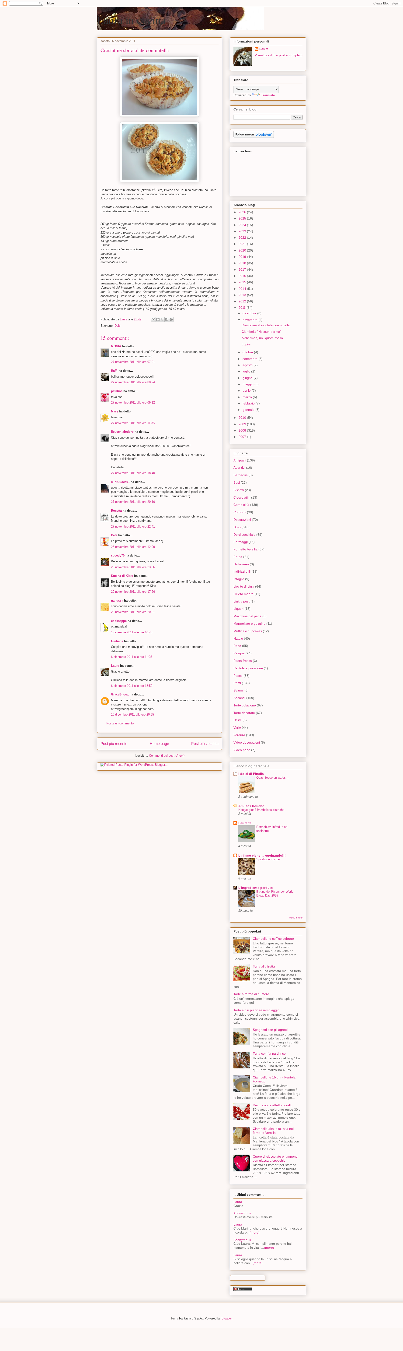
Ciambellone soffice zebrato (273, 938)
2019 (243, 257)
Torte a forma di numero (251, 994)
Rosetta (116, 510)
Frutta (237, 557)
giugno (248, 378)
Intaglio (238, 579)
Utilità (237, 720)
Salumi (238, 690)
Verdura (239, 735)
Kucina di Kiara (122, 576)
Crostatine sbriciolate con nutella (266, 325)
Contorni (239, 512)
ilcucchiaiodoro (122, 431)
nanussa (117, 600)
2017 (243, 269)
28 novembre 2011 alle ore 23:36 (133, 567)
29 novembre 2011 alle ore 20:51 (133, 612)
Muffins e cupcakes (247, 631)
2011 (243, 307)
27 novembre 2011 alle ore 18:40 (133, 473)
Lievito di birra (243, 586)
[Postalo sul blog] (158, 319)
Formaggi (240, 542)
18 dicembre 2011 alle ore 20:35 (132, 714)
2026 (243, 212)
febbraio (249, 403)
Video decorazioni (246, 742)
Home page (159, 744)
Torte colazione (244, 705)
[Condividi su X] (162, 319)
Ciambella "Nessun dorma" (261, 331)
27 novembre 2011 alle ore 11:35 (133, 423)
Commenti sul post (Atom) (166, 755)
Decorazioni (242, 519)
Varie (237, 727)
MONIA (116, 346)
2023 (243, 231)
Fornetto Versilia (245, 549)
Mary (114, 411)
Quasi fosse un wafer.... (272, 777)
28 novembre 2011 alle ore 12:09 (133, 547)
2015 (243, 282)
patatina (116, 391)
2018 (243, 263)
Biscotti (238, 490)
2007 (243, 437)
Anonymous (242, 1213)
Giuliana (117, 641)
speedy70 (118, 555)
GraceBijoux (120, 694)
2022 (243, 237)
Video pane (241, 750)
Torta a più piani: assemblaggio (256, 1010)
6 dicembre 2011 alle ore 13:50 (131, 686)
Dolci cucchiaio (244, 534)
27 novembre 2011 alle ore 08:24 (133, 382)
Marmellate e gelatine (249, 623)
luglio (247, 371)
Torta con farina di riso (269, 1053)
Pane (237, 646)
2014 (243, 289)
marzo (248, 397)
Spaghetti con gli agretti (270, 1030)
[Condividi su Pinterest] (171, 319)
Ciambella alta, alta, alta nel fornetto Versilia (273, 1131)
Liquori (238, 608)
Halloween (241, 564)
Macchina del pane (247, 616)
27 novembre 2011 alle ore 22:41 (133, 526)
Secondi (239, 698)
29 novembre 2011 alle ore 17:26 (133, 591)
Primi (237, 683)
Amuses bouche (251, 806)
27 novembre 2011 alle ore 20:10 (133, 502)
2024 (243, 225)
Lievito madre (243, 594)
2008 (243, 430)
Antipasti (239, 460)
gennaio (249, 409)
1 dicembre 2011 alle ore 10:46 (131, 632)
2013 (243, 295)
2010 (243, 417)
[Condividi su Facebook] (166, 319)
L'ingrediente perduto (255, 888)
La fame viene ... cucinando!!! (262, 855)
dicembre (250, 313)
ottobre (248, 352)
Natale (238, 638)
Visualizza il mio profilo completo (278, 55)
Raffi (114, 370)
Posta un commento (120, 723)
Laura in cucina (131, 19)
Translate (268, 95)
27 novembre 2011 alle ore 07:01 (133, 362)
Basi (236, 482)
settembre (250, 359)
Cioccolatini (241, 497)
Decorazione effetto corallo (272, 1105)
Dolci (118, 325)
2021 (243, 244)
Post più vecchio (205, 744)
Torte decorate (244, 713)
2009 (243, 424)
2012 (243, 301)
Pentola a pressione (248, 668)
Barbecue (240, 475)
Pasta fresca (242, 661)
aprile (247, 390)
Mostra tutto (295, 917)
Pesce (238, 675)
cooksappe (119, 621)
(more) (255, 1232)
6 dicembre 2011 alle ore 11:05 (131, 657)
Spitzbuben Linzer (268, 859)
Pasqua (239, 653)
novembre (250, 320)
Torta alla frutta (264, 966)
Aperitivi (239, 467)
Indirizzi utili (241, 571)
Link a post (241, 601)
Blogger (227, 1318)
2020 (243, 250)
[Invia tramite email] (153, 319)
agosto (248, 365)
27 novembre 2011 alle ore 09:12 (133, 402)
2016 (243, 276)
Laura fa (244, 823)
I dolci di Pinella (251, 774)
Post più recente (114, 744)
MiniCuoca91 (120, 482)
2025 (243, 218)
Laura (115, 665)
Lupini (246, 344)
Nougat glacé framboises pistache (261, 810)
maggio (248, 384)
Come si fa (241, 505)
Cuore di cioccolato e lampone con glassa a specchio (275, 1158)
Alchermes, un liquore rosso (262, 338)
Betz (114, 535)
